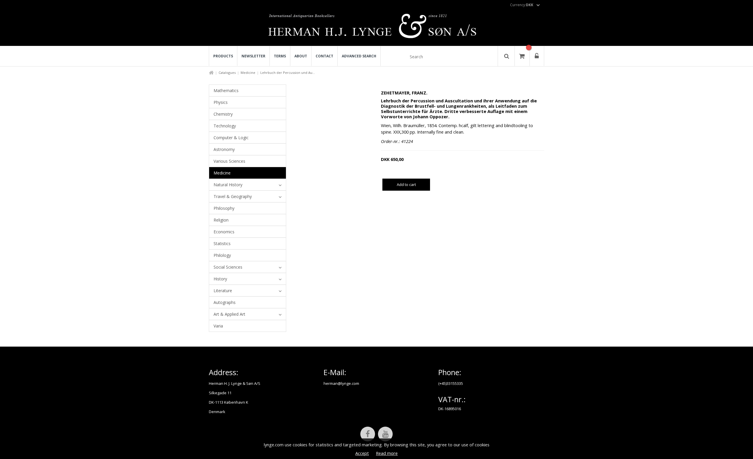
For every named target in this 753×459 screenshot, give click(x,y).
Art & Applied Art (229, 314)
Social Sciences (228, 267)
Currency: (521, 4)
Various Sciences (229, 161)
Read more (387, 453)
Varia (218, 326)
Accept (362, 453)
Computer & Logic (231, 137)
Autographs (225, 302)
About (300, 56)
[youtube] (385, 434)
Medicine (248, 72)
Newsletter (253, 56)
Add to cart (406, 184)
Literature (223, 290)
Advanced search (359, 56)
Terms (280, 56)
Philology (222, 255)
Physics (221, 102)
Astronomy (224, 149)
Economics (224, 232)
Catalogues (227, 72)
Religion (221, 220)
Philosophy (224, 208)
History (220, 279)
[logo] (376, 28)
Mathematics (226, 90)
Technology (225, 126)
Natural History (228, 184)
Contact (324, 56)
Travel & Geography (233, 196)
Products (223, 56)
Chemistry (223, 114)
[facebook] (367, 434)
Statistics (222, 243)
